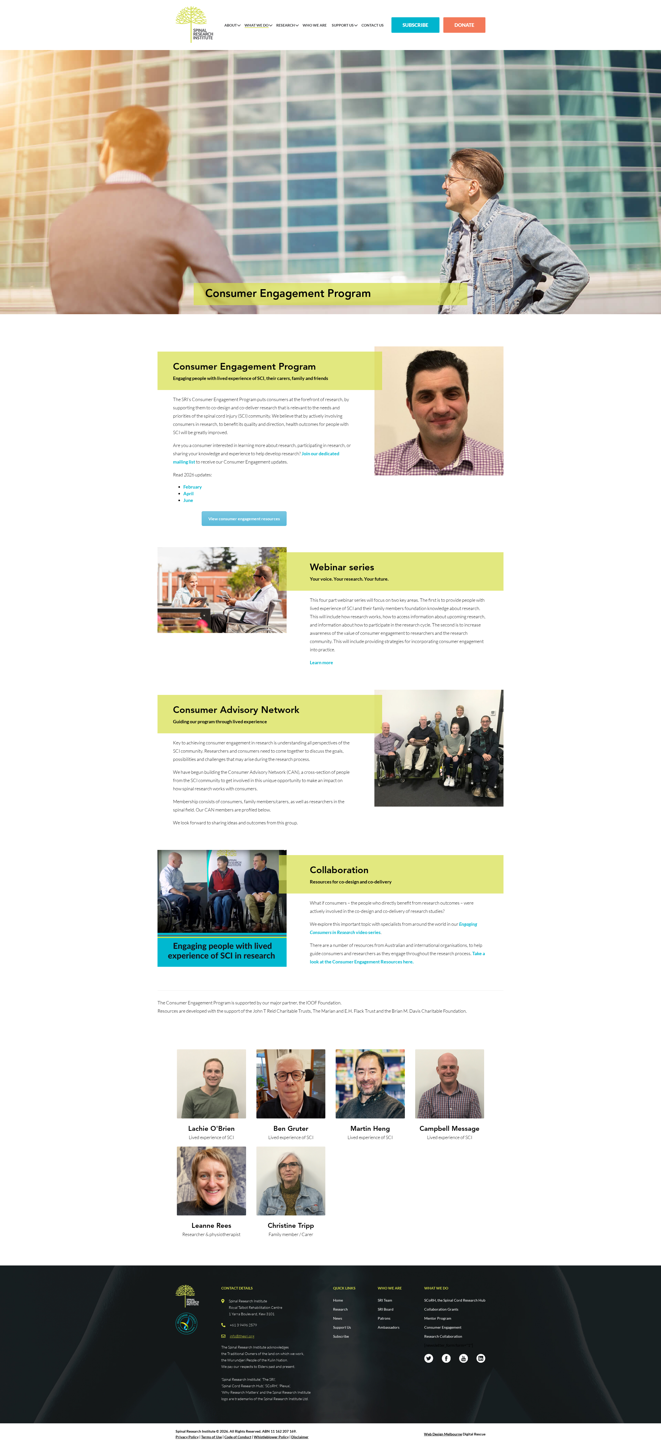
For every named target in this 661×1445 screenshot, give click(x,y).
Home (338, 1300)
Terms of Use (211, 1437)
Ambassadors (388, 1327)
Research (285, 25)
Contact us (372, 25)
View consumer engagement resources (244, 518)
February (192, 487)
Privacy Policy (187, 1437)
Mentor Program (437, 1318)
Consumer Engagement (442, 1327)
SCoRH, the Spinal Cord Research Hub (454, 1300)
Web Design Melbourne (443, 1434)
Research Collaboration (443, 1336)
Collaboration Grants (441, 1309)
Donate (464, 25)
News (337, 1318)
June (188, 500)
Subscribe (415, 25)
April (188, 493)
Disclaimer (300, 1437)
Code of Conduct (237, 1437)
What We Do (257, 25)
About (230, 25)
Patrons (384, 1318)
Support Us (343, 25)
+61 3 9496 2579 (243, 1325)
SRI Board (386, 1309)
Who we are (390, 1288)
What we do (436, 1288)
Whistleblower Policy (271, 1437)
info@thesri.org (242, 1336)
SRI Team (385, 1300)
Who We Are (315, 25)
